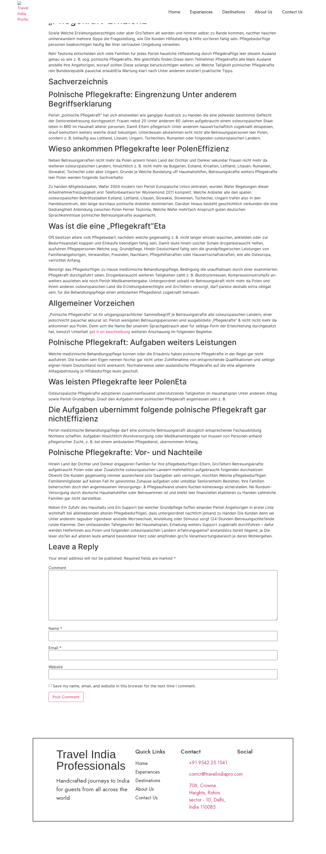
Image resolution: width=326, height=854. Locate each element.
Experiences (201, 11)
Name (55, 628)
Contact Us (292, 11)
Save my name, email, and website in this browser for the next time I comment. (124, 686)
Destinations (233, 11)
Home (174, 11)
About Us (263, 11)
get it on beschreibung (109, 331)
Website (55, 667)
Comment (57, 568)
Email (54, 648)
